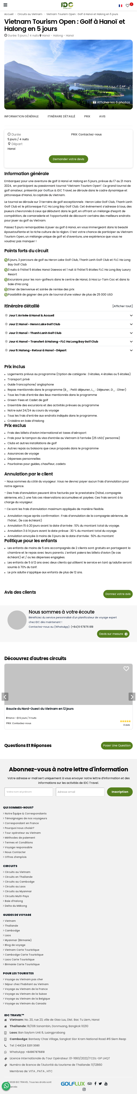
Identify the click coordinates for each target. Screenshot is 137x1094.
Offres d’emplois (16, 857)
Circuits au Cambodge (19, 881)
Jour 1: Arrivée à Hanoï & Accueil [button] (31, 315)
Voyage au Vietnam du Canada (25, 1003)
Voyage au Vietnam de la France (26, 989)
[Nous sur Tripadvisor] (89, 1084)
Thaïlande (11, 925)
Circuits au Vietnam (29, 14)
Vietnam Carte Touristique (22, 950)
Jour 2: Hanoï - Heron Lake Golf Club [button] (34, 324)
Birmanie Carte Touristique (22, 964)
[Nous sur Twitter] (100, 1084)
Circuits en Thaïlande (18, 877)
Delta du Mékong (16, 906)
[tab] (71, 315)
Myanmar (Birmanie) (18, 940)
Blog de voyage (15, 945)
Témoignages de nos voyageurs (26, 818)
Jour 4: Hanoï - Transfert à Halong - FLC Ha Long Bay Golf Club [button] (53, 342)
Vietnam (10, 921)
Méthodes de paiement (20, 837)
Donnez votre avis (118, 594)
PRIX (87, 116)
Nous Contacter (15, 852)
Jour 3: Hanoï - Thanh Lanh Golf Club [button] (35, 333)
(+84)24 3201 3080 (27, 1045)
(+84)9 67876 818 (82, 627)
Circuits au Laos (15, 886)
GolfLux (48, 190)
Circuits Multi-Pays (17, 896)
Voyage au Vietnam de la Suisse (26, 994)
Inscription (120, 792)
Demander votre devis (68, 159)
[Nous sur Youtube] (105, 1084)
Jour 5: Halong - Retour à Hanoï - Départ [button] (38, 350)
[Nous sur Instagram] (84, 1089)
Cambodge (12, 930)
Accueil (8, 14)
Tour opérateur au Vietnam (23, 833)
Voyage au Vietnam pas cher (24, 979)
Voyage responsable (18, 847)
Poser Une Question (117, 745)
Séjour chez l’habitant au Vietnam (27, 984)
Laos (8, 935)
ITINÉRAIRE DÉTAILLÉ (61, 116)
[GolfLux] (73, 1084)
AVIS (102, 116)
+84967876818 (35, 1052)
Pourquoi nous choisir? (19, 828)
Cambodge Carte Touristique (24, 954)
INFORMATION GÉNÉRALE (21, 116)
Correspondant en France (22, 823)
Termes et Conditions (19, 842)
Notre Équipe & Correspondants (26, 813)
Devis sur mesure (111, 634)
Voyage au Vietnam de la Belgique (27, 998)
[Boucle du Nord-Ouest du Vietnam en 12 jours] (68, 684)
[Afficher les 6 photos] (68, 74)
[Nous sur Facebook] (95, 1084)
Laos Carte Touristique (19, 959)
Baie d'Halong (14, 901)
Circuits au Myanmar (18, 891)
